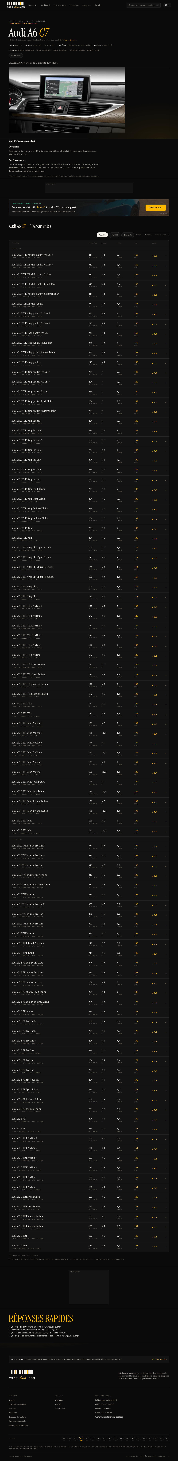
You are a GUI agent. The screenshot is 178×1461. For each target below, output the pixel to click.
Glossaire (97, 5)
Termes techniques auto (18, 1425)
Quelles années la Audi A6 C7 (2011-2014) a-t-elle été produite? (39, 1332)
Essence (128, 235)
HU (133, 1438)
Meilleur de (46, 5)
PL (115, 1438)
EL (150, 1438)
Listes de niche (60, 5)
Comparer (86, 5)
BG (156, 1438)
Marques (12, 1408)
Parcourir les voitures (17, 1404)
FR (81, 1438)
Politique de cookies (103, 1408)
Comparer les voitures (18, 1417)
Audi (21, 21)
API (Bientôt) (60, 1408)
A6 (27, 21)
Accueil (12, 21)
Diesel (115, 235)
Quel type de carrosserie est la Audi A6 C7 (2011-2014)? (36, 1326)
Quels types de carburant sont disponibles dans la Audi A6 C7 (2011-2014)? (45, 1335)
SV (144, 1438)
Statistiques (74, 5)
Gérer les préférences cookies (109, 1417)
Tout (102, 235)
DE (75, 1438)
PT (110, 1438)
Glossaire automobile (17, 1421)
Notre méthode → (70, 40)
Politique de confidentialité (106, 1400)
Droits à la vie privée (103, 1413)
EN (64, 1438)
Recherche (13, 1413)
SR (98, 1438)
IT (92, 1438)
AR (167, 1438)
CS (121, 1438)
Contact (58, 1404)
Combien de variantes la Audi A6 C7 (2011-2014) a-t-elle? (36, 1329)
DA (161, 1438)
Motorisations (16, 55)
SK (127, 1438)
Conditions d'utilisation (104, 1404)
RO (70, 1438)
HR (104, 1438)
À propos (59, 1400)
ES (87, 1438)
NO (138, 1438)
